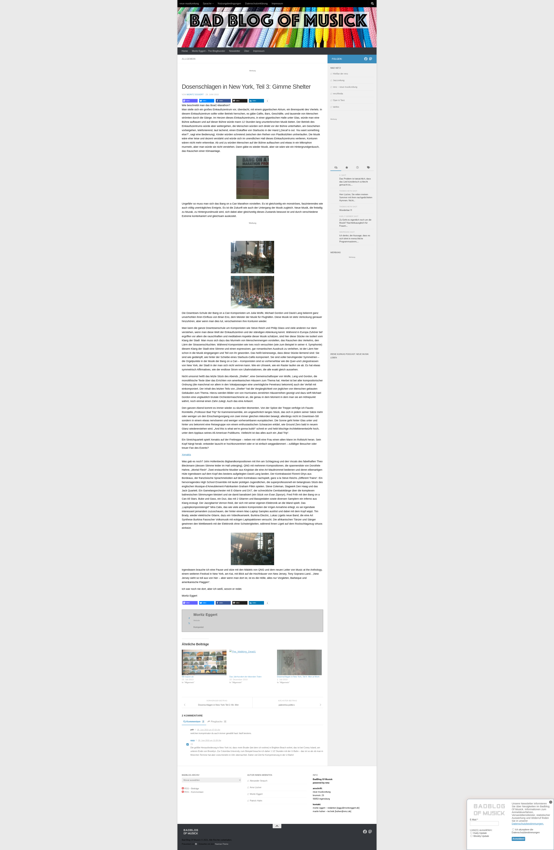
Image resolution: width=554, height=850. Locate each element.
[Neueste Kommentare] (335, 168)
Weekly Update (481, 836)
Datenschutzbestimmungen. (528, 823)
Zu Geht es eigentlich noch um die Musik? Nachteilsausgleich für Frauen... (355, 223)
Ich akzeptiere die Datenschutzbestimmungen (526, 831)
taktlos (336, 107)
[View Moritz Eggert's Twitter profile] (189, 623)
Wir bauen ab (187, 676)
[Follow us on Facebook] (366, 59)
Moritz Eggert (195, 94)
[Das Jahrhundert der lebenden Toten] (251, 662)
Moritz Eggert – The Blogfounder (208, 51)
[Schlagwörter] (368, 168)
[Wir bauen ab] (204, 662)
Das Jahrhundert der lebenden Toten (245, 676)
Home (185, 51)
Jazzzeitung (338, 80)
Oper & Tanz (339, 100)
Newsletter (234, 51)
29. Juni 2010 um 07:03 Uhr (208, 730)
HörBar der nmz (340, 73)
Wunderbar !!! (345, 210)
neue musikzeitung (189, 3)
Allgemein (188, 59)
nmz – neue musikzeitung (345, 87)
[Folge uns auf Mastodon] (370, 59)
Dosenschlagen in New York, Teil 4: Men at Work (298, 676)
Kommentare (195, 721)
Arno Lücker (255, 787)
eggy (192, 740)
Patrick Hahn (256, 800)
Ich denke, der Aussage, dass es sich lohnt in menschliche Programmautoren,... (354, 238)
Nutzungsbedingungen (229, 3)
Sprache (207, 3)
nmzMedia (338, 93)
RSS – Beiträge (191, 788)
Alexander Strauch (258, 780)
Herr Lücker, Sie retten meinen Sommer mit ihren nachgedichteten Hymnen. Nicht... (355, 197)
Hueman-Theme (221, 844)
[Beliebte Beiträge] (346, 168)
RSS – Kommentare (193, 792)
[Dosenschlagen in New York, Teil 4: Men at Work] (299, 662)
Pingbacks (218, 721)
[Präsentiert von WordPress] (196, 844)
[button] (190, 101)
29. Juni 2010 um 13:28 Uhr (209, 740)
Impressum (277, 3)
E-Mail (474, 819)
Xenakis (186, 454)
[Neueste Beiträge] (357, 168)
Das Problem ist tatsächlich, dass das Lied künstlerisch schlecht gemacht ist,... (355, 181)
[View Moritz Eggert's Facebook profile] (189, 618)
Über (246, 51)
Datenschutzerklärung (256, 3)
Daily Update (480, 833)
